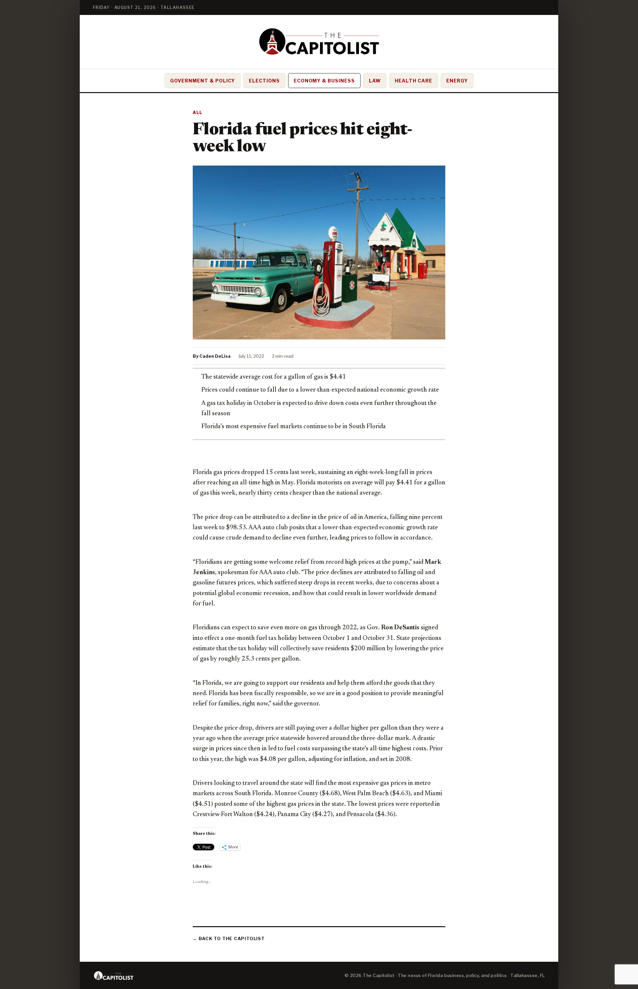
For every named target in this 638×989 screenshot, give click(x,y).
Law (375, 80)
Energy (457, 80)
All (198, 112)
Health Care (413, 80)
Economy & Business (324, 80)
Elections (264, 80)
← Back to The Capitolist (229, 938)
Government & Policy (202, 80)
